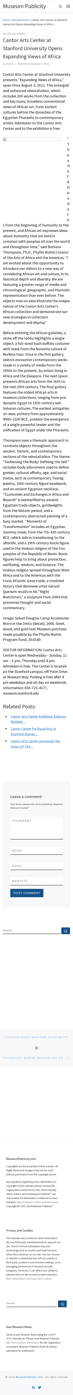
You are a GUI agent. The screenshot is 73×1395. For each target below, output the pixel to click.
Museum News (20, 20)
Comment (22, 820)
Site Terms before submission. (22, 1342)
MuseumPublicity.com (29, 1377)
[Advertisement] (36, 978)
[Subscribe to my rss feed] (33, 1387)
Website (20, 881)
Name (17, 850)
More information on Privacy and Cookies (29, 1278)
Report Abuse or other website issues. (38, 1202)
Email (17, 866)
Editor (10, 64)
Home (6, 20)
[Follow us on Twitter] (39, 1387)
